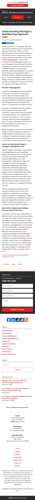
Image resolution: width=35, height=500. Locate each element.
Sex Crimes (6, 352)
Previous (6, 264)
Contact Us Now (17, 310)
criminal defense (24, 234)
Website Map (18, 460)
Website (17, 451)
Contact (17, 17)
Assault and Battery (9, 336)
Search (17, 370)
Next (20, 264)
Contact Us (17, 463)
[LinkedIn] (13, 320)
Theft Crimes (7, 349)
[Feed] (26, 320)
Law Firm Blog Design (17, 498)
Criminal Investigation (10, 338)
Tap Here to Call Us (17, 5)
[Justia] (17, 320)
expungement (13, 60)
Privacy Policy (17, 457)
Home (6, 17)
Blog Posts (17, 466)
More (29, 17)
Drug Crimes (7, 333)
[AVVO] (22, 320)
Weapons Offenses (9, 354)
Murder (5, 346)
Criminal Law (11, 255)
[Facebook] (9, 320)
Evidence (6, 341)
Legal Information (23, 255)
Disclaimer (17, 454)
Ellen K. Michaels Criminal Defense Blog (17, 12)
